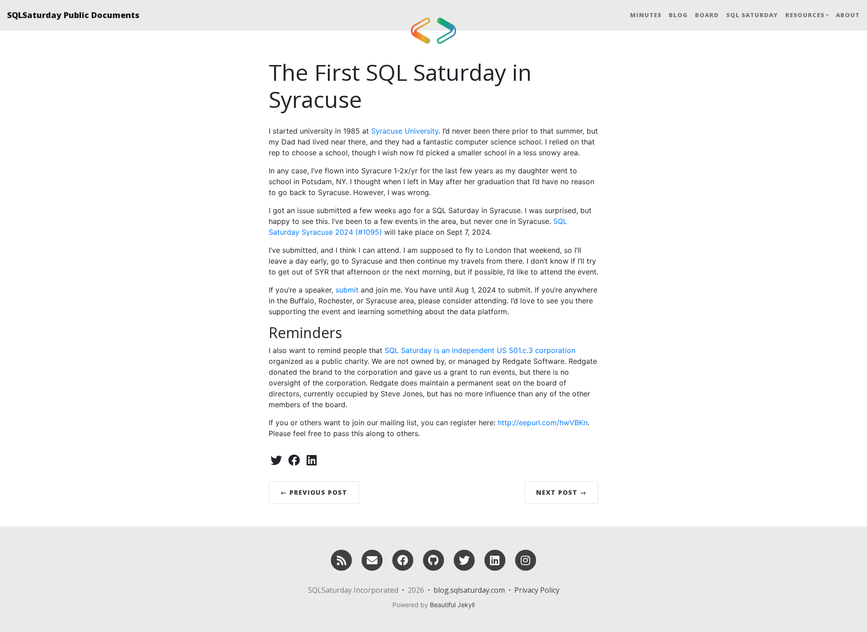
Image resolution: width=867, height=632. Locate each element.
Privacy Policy (536, 590)
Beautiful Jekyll (452, 605)
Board (707, 15)
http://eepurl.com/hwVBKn (542, 422)
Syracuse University (404, 130)
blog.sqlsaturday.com (469, 590)
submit (347, 289)
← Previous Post (313, 492)
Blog (678, 15)
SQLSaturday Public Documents (73, 14)
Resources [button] (805, 15)
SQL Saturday (752, 15)
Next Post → (561, 492)
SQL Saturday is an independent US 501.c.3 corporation (480, 350)
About (848, 15)
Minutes (646, 15)
